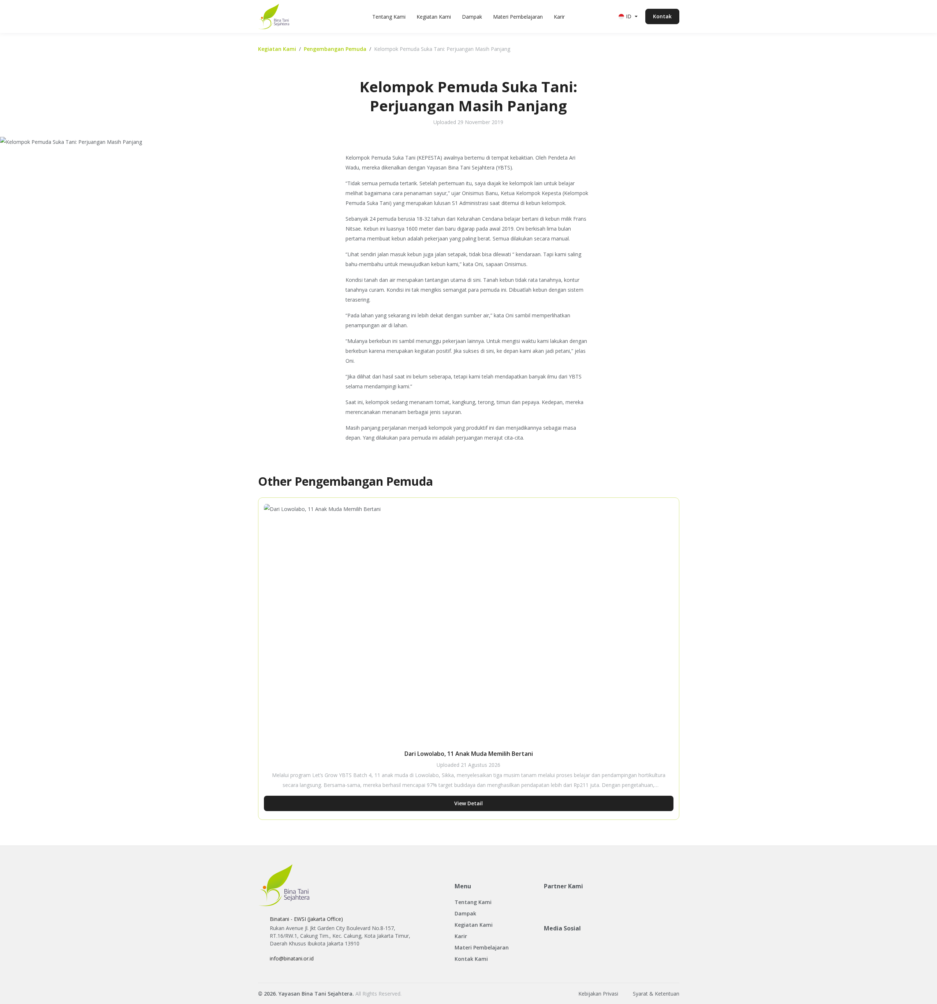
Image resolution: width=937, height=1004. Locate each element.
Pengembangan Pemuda (335, 48)
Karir (559, 16)
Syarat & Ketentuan (656, 993)
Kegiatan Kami (434, 16)
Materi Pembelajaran (518, 16)
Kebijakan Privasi (598, 993)
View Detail (468, 803)
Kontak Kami (471, 958)
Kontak (662, 16)
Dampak (472, 16)
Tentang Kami (389, 16)
